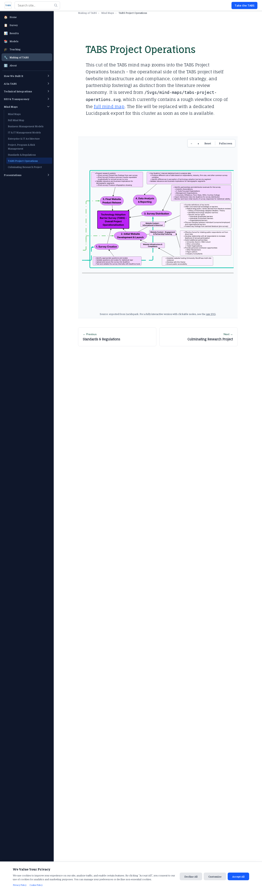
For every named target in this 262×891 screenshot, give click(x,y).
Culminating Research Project (25, 167)
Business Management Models (26, 126)
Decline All (191, 876)
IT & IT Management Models (24, 132)
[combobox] (37, 5)
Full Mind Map (16, 120)
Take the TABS (244, 5)
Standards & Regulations (22, 154)
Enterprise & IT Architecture (24, 138)
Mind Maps (14, 114)
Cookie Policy (36, 884)
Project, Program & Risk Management (21, 146)
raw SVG (211, 314)
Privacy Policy (19, 884)
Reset (207, 143)
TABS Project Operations (23, 160)
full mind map (109, 106)
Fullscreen (225, 143)
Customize (215, 876)
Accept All (238, 876)
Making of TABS (87, 12)
